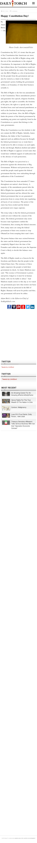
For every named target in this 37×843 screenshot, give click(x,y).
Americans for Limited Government (25, 838)
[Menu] (33, 3)
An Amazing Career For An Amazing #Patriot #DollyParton (22, 394)
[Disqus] (18, 334)
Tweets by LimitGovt (7, 367)
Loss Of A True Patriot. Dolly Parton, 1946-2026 (21, 415)
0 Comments (14, 11)
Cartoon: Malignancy (18, 407)
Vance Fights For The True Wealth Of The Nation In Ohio (22, 401)
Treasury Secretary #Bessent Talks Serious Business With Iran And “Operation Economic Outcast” (23, 425)
